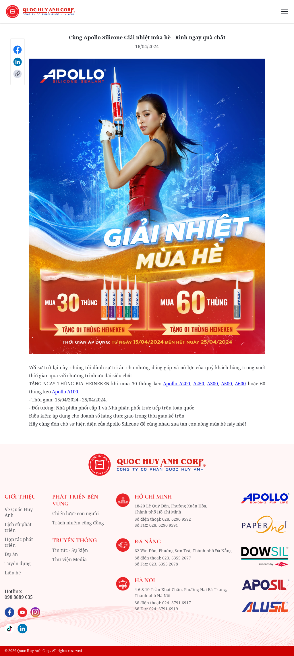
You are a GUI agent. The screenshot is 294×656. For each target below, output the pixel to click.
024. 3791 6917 (176, 602)
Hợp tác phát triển (19, 542)
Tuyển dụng (18, 563)
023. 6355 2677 (176, 558)
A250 (198, 383)
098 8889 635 (19, 597)
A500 (226, 383)
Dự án (11, 554)
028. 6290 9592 (176, 519)
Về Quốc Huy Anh (19, 512)
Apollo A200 (176, 383)
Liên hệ (13, 573)
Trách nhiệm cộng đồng (78, 523)
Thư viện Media (69, 559)
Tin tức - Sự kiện (70, 550)
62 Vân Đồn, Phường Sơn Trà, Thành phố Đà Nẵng (183, 550)
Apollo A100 (65, 391)
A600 (240, 383)
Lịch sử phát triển (18, 527)
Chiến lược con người (75, 513)
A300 (212, 383)
